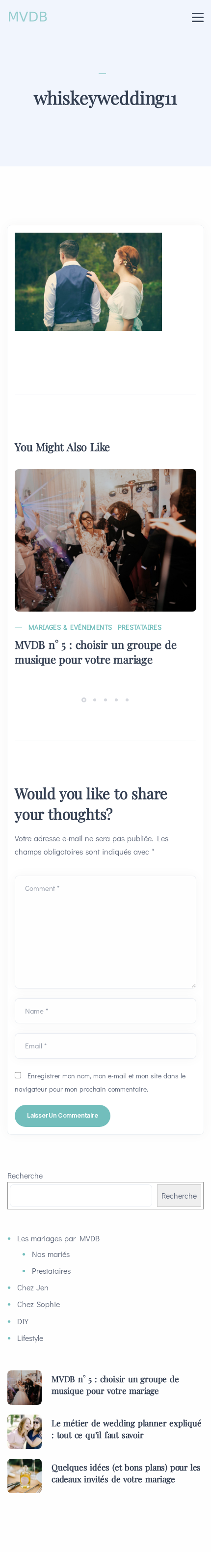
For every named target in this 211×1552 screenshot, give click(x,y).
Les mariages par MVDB (58, 1238)
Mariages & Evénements (70, 627)
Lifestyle (30, 1338)
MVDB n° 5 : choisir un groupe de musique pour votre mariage (96, 652)
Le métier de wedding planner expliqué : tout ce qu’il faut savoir (127, 1429)
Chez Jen (33, 1287)
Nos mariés (51, 1254)
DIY (22, 1321)
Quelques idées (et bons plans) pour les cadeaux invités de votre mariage (126, 1473)
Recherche (25, 1175)
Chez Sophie (38, 1304)
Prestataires (139, 627)
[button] (85, 699)
